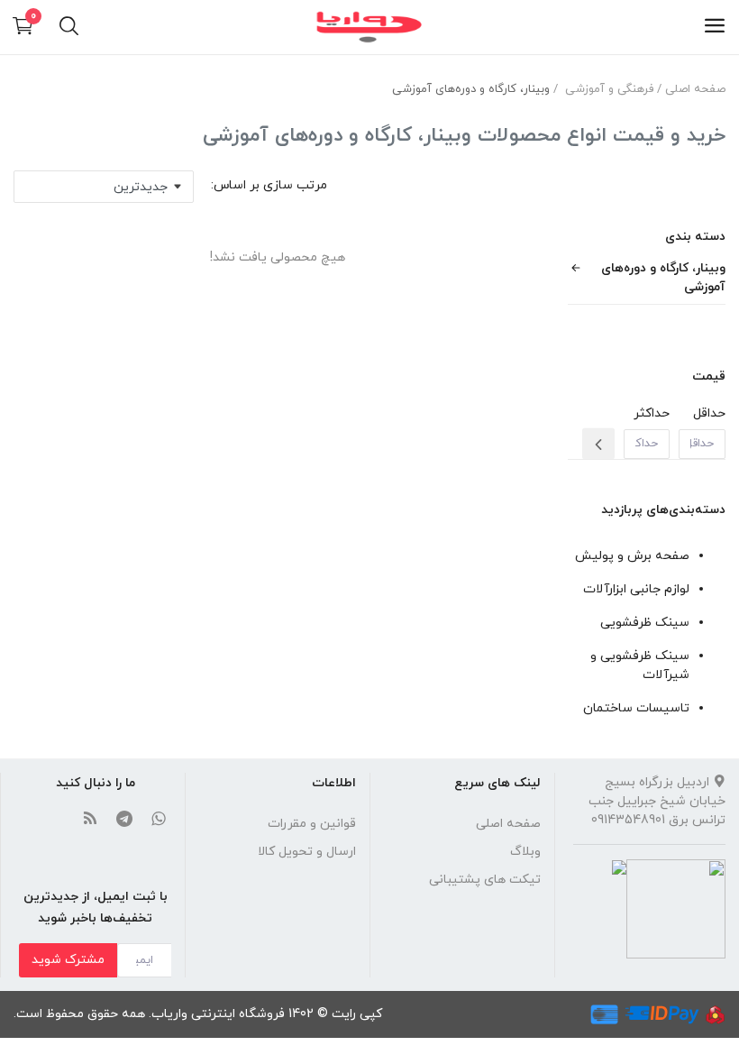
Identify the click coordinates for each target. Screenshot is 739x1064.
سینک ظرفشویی (644, 622)
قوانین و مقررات (312, 823)
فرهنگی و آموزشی (609, 89)
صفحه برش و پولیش (632, 555)
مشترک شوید (68, 959)
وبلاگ (525, 851)
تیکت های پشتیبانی (485, 879)
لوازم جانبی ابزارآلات (636, 589)
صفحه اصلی (695, 89)
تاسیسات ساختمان (636, 708)
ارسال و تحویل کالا (307, 851)
